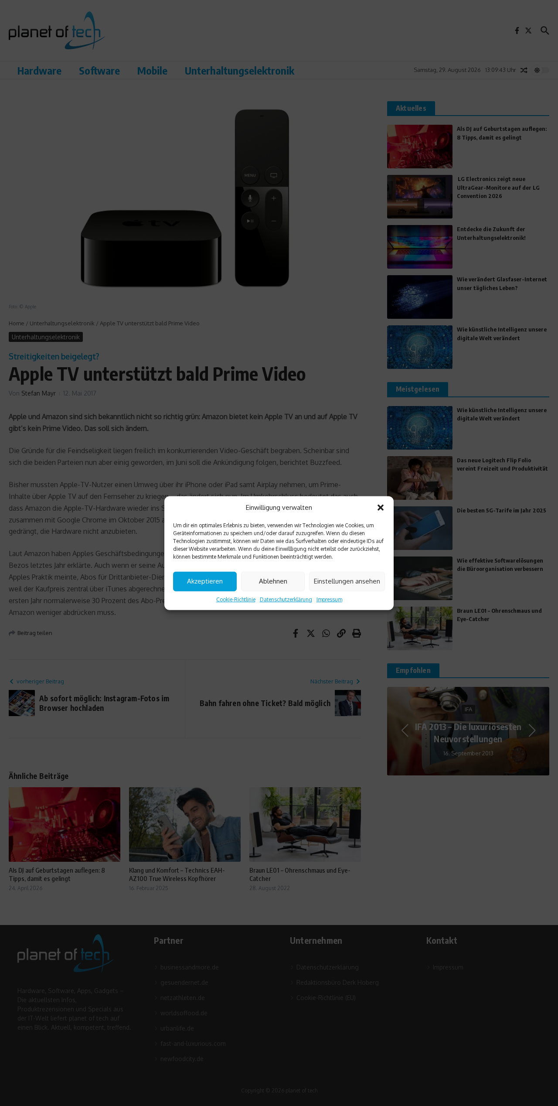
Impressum (329, 599)
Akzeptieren (205, 581)
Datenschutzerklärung (286, 599)
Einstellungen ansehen (347, 581)
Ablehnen (273, 581)
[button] (380, 507)
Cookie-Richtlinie (235, 599)
